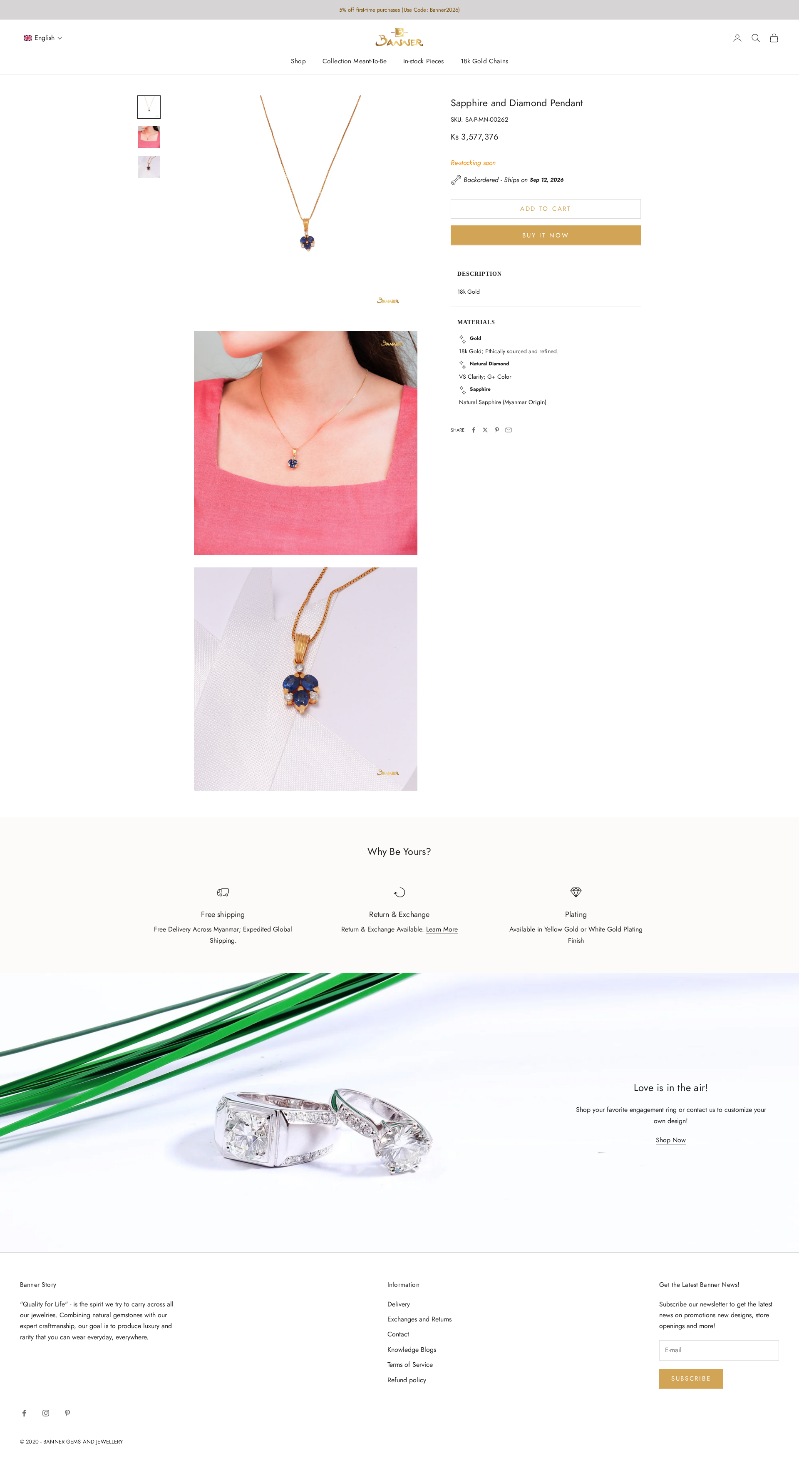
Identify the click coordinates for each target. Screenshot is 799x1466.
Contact (398, 1334)
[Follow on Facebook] (24, 1413)
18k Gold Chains (484, 61)
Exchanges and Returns (419, 1319)
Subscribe (691, 1378)
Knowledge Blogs (411, 1349)
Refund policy (406, 1380)
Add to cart (545, 208)
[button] (43, 38)
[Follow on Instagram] (46, 1413)
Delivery (398, 1304)
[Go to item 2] (149, 137)
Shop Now (671, 1140)
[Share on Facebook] (473, 430)
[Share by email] (508, 430)
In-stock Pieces (423, 61)
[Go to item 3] (149, 167)
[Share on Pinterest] (497, 430)
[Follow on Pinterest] (67, 1413)
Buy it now (545, 235)
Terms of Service (410, 1364)
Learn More (442, 929)
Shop (298, 61)
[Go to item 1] (149, 107)
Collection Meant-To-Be (355, 61)
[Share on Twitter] (485, 430)
